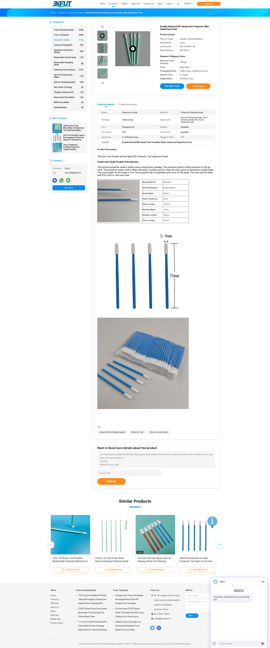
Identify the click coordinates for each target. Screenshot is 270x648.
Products (55, 599)
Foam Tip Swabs (69, 35)
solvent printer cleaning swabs (112, 432)
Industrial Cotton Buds (69, 70)
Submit (111, 481)
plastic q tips (137, 432)
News (53, 611)
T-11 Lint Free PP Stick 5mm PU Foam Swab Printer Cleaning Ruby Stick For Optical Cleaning (92, 626)
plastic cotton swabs (159, 432)
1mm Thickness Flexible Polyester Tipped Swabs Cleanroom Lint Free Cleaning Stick (72, 147)
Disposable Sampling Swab (69, 63)
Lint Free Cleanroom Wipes (69, 76)
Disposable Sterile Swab (69, 57)
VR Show (55, 603)
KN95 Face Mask (69, 102)
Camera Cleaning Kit (69, 45)
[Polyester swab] (132, 48)
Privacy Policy (57, 623)
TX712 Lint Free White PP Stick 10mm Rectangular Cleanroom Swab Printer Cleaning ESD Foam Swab (92, 599)
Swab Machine (69, 107)
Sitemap (54, 615)
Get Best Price (172, 86)
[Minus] (263, 581)
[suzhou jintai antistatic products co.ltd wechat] (68, 180)
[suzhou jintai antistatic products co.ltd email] (54, 180)
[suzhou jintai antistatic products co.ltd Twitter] (152, 628)
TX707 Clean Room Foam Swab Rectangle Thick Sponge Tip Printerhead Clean (92, 613)
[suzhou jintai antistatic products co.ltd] (61, 4)
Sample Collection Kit (69, 92)
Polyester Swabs (69, 40)
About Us (55, 607)
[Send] (263, 643)
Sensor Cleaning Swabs (69, 82)
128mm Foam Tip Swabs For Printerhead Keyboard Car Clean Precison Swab (128, 626)
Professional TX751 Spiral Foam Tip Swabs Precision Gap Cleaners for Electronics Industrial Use (129, 613)
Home (53, 595)
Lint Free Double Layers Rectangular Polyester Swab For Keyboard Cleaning (74, 137)
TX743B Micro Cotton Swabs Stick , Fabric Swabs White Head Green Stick (69, 561)
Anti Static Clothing (69, 87)
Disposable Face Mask (69, 97)
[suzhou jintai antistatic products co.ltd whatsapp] (61, 180)
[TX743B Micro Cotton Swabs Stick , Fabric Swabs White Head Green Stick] (70, 534)
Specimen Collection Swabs (69, 51)
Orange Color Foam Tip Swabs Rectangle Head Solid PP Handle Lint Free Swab (129, 599)
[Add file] (214, 643)
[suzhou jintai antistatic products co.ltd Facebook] (159, 628)
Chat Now (208, 4)
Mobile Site (56, 619)
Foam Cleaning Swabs (69, 30)
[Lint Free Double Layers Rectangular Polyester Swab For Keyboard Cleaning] (57, 138)
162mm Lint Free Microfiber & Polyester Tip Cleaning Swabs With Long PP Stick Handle (73, 128)
